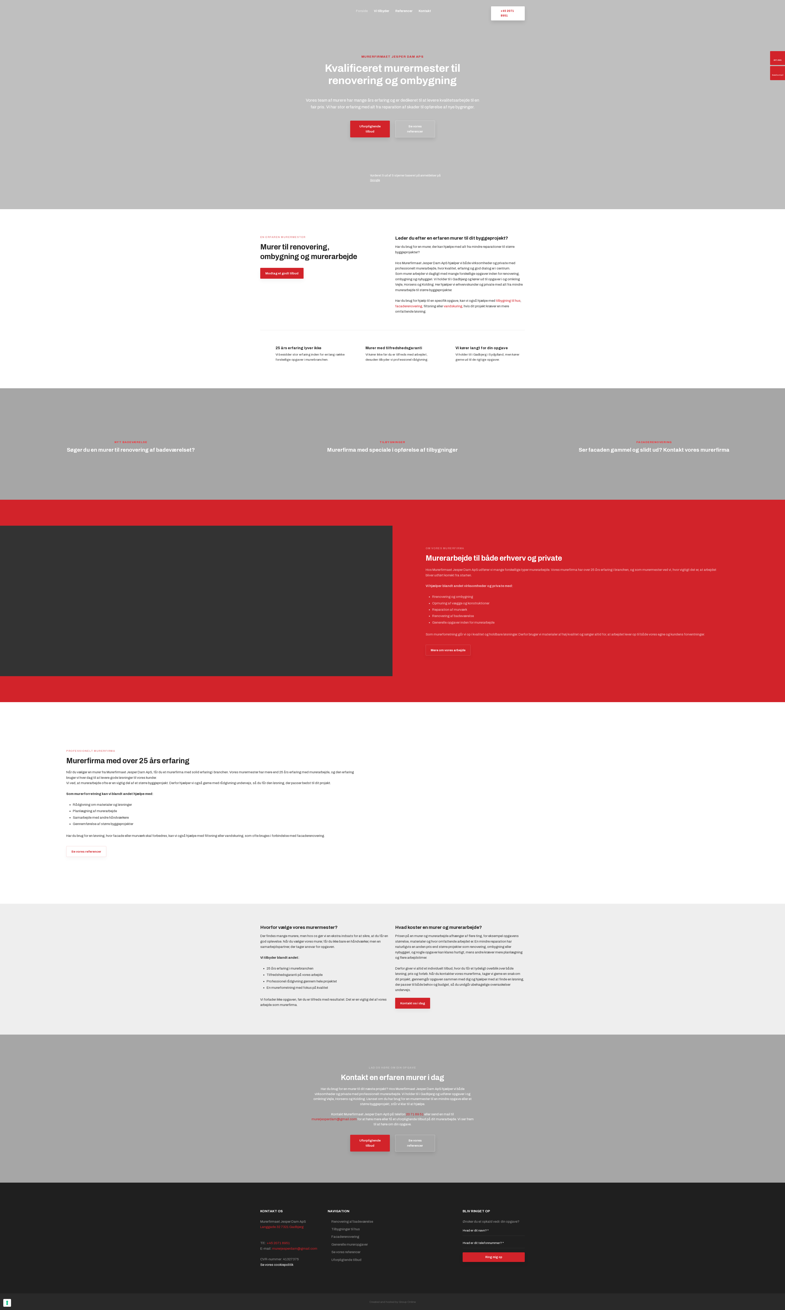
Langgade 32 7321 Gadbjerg (282, 1227)
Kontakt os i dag (412, 1003)
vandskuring (453, 306)
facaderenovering (408, 306)
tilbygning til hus (508, 300)
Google (375, 180)
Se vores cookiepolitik (276, 1264)
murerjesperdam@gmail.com (334, 1119)
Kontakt (425, 11)
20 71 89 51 (415, 1114)
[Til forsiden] (283, 11)
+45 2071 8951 (278, 1243)
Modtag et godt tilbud (281, 273)
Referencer (404, 11)
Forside (362, 11)
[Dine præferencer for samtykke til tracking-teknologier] (7, 1303)
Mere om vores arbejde (448, 650)
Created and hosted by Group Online (392, 1301)
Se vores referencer (86, 851)
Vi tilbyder (381, 11)
